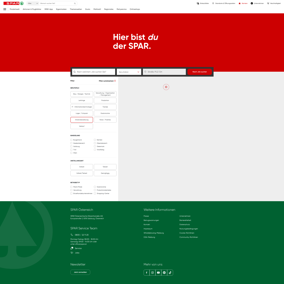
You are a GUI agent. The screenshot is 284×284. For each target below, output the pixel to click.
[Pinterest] (164, 273)
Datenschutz (184, 224)
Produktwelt (15, 9)
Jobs (76, 253)
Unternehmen (184, 216)
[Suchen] (75, 3)
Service (78, 248)
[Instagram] (152, 273)
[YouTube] (158, 273)
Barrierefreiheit (185, 220)
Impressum (148, 229)
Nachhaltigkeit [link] (275, 3)
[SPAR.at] (13, 3)
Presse (146, 216)
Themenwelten (76, 9)
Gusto (87, 9)
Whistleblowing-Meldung (154, 233)
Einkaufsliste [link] (204, 3)
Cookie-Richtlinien (186, 233)
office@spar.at (81, 244)
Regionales (108, 9)
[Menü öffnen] (5, 9)
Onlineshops (135, 9)
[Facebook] (147, 273)
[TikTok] (170, 273)
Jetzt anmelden (80, 272)
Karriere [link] (244, 3)
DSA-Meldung (149, 237)
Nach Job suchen (200, 72)
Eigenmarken (61, 9)
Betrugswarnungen (151, 220)
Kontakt (147, 224)
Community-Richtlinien (188, 237)
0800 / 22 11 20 (81, 235)
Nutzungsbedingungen (188, 229)
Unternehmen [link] (259, 3)
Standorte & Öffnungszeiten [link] (225, 3)
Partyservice (121, 9)
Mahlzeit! (97, 9)
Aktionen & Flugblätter (32, 9)
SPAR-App (48, 9)
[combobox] (33, 3)
